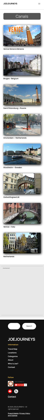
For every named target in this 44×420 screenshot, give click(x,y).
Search (29, 326)
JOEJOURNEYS (10, 3)
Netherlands (8, 256)
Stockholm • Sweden (12, 167)
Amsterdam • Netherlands (15, 138)
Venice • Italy (9, 227)
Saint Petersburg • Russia (14, 108)
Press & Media (13, 413)
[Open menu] (39, 3)
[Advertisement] (22, 292)
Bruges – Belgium (10, 79)
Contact (12, 396)
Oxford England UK (11, 197)
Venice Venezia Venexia (13, 49)
